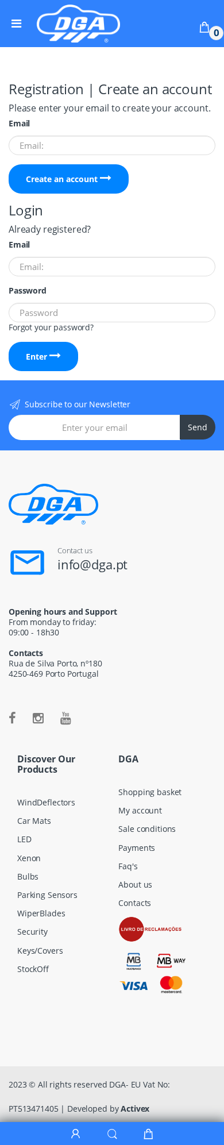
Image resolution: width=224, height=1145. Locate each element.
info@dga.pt (92, 564)
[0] (204, 26)
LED (24, 839)
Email (19, 123)
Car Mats (34, 820)
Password (28, 291)
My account (140, 810)
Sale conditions (147, 828)
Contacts (134, 902)
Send (197, 427)
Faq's (127, 866)
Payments (136, 847)
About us (135, 884)
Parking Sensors (47, 894)
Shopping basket (149, 792)
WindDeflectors (46, 802)
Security (32, 931)
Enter (37, 356)
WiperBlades (41, 913)
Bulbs (27, 876)
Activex (135, 1108)
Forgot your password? (51, 327)
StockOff (33, 968)
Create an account (63, 179)
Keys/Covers (40, 950)
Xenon (29, 858)
